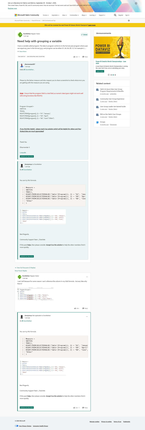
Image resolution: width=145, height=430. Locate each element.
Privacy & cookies (106, 421)
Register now (12, 8)
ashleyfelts (113, 94)
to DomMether (37, 164)
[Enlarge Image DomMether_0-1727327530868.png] (35, 294)
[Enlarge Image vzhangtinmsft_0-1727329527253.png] (43, 217)
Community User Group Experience (112, 99)
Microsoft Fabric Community (22, 20)
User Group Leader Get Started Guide (113, 106)
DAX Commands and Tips (48, 20)
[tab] (111, 75)
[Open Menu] (128, 20)
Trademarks (126, 421)
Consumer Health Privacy (40, 426)
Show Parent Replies (21, 271)
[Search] (115, 15)
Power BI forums (36, 20)
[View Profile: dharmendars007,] (22, 65)
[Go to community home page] (27, 15)
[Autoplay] (108, 75)
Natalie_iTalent (113, 101)
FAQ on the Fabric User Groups (110, 114)
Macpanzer (113, 124)
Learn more (91, 25)
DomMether (27, 34)
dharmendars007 (30, 64)
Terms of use (117, 421)
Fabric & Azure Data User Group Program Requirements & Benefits (112, 90)
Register (120, 15)
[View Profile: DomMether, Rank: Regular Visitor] (19, 34)
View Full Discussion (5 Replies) (26, 268)
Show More (22, 51)
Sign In (127, 15)
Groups (102, 122)
